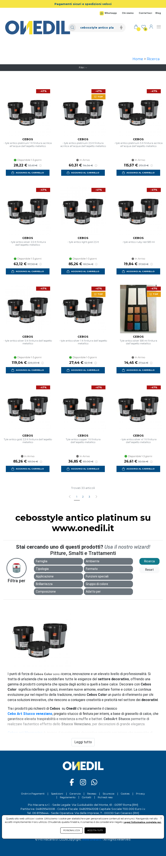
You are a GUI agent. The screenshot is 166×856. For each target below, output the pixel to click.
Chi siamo (128, 13)
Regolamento (67, 797)
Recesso (91, 793)
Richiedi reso (105, 797)
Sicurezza (108, 793)
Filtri (81, 67)
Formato (92, 569)
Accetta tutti (95, 830)
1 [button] (76, 496)
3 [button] (89, 496)
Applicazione (45, 576)
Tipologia (42, 569)
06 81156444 (40, 813)
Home (137, 59)
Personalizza (71, 830)
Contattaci (145, 13)
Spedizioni (57, 793)
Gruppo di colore (97, 584)
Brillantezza (44, 584)
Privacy (140, 793)
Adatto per (93, 591)
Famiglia (41, 561)
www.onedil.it (91, 839)
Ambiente (92, 561)
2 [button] (83, 496)
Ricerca (153, 59)
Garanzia (75, 793)
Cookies (125, 793)
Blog (158, 13)
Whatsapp (111, 13)
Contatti (86, 797)
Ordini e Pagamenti (33, 793)
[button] (96, 496)
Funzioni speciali (97, 576)
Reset (149, 569)
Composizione (46, 591)
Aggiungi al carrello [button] (30, 172)
